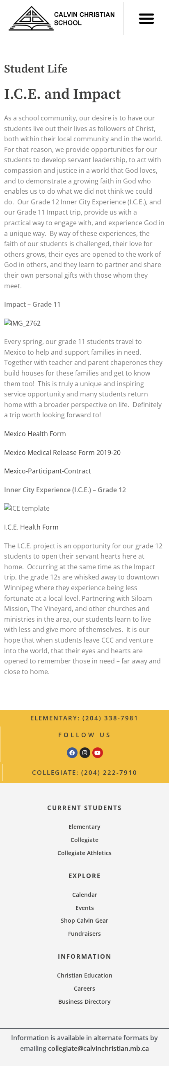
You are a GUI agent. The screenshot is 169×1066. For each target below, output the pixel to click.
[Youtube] (97, 752)
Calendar (84, 895)
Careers (84, 988)
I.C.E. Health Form (31, 527)
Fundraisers (84, 933)
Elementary (84, 827)
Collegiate (84, 840)
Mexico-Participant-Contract (47, 470)
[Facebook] (72, 752)
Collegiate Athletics (84, 853)
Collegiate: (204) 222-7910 (84, 772)
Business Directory (84, 1001)
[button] (146, 18)
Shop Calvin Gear (84, 920)
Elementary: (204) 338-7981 (84, 718)
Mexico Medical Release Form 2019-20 (62, 452)
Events (84, 908)
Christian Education (84, 975)
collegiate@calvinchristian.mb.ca (98, 1048)
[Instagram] (85, 752)
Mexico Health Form (35, 433)
